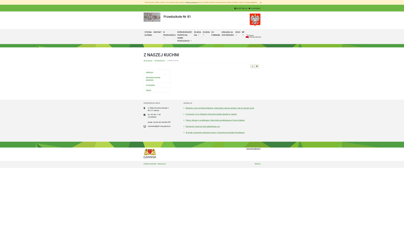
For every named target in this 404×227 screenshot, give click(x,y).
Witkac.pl (257, 163)
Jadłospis (149, 72)
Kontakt (157, 32)
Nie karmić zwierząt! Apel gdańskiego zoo (203, 126)
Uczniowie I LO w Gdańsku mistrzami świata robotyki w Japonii (211, 114)
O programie (150, 85)
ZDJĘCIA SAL (197, 33)
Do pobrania (215, 33)
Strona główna (148, 33)
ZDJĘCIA (206, 32)
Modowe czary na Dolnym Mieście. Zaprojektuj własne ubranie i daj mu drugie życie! (220, 108)
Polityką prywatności (191, 2)
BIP (243, 32)
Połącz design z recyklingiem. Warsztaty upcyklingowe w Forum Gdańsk (215, 120)
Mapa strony (162, 163)
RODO (237, 32)
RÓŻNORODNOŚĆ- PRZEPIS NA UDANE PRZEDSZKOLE (184, 36)
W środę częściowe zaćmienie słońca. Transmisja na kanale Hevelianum (215, 133)
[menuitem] (169, 36)
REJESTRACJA (242, 8)
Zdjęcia (148, 90)
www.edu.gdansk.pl (253, 149)
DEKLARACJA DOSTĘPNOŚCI (228, 33)
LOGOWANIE (255, 8)
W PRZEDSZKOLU (169, 33)
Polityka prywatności (150, 163)
